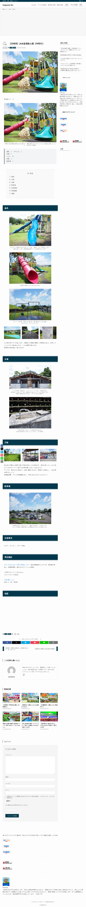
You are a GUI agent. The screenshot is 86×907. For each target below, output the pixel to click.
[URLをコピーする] (53, 642)
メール (7, 783)
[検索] (82, 1)
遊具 (13, 177)
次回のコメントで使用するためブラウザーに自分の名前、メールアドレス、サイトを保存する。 (30, 797)
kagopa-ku (8, 5)
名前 (7, 777)
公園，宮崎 (16, 634)
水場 (13, 179)
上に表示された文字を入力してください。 (17, 805)
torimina (11, 677)
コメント (8, 755)
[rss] (80, 1)
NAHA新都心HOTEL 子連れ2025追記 (70, 55)
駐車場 (14, 185)
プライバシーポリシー (38, 902)
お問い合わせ (49, 902)
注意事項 (14, 188)
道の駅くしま (9, 580)
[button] (7, 642)
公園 (11, 47)
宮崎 (14, 47)
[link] (24, 675)
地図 (14, 193)
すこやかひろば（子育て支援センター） (18, 565)
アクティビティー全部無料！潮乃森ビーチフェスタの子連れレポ (71, 64)
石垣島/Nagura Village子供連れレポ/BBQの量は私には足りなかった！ (70, 69)
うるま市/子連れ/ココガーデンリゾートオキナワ (71, 59)
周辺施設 (14, 191)
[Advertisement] (43, 22)
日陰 (13, 182)
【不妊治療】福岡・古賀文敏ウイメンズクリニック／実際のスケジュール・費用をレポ (71, 49)
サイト (7, 790)
